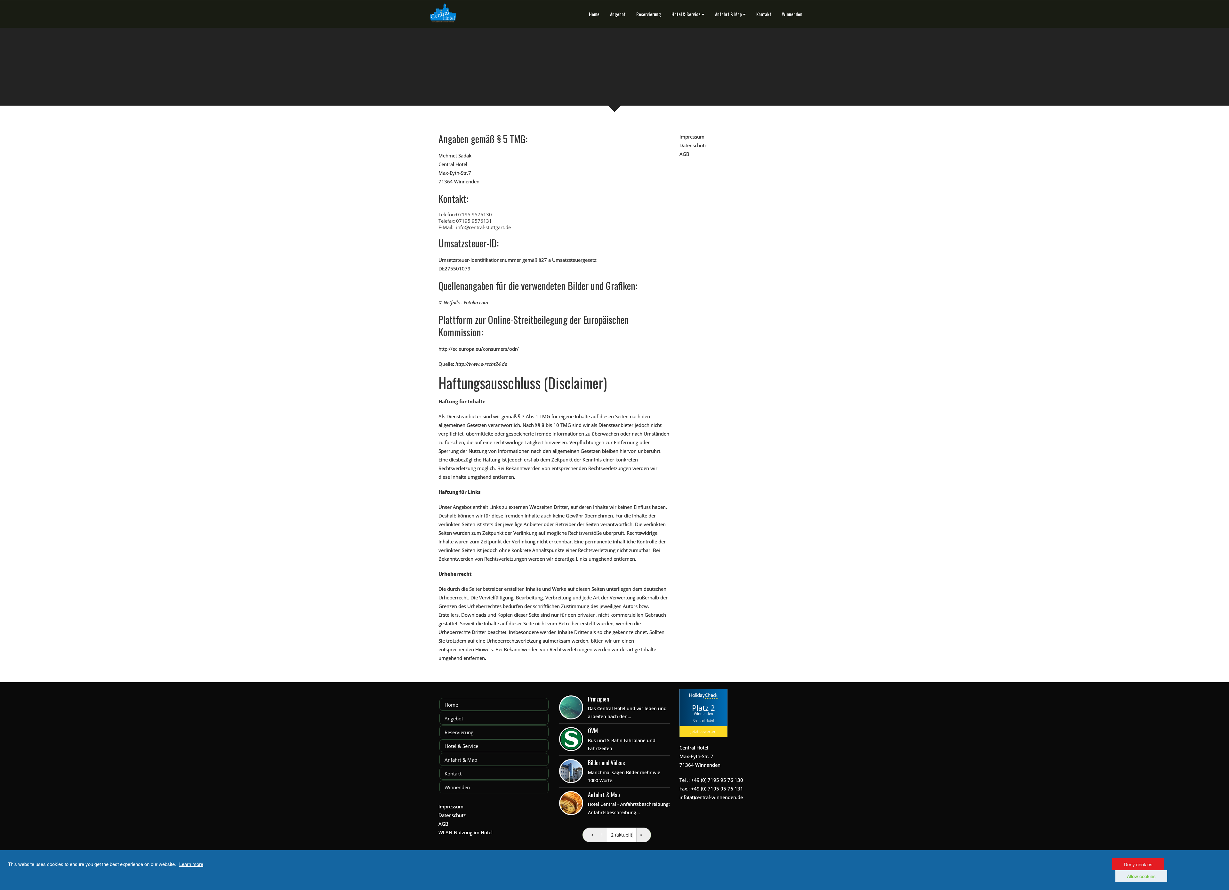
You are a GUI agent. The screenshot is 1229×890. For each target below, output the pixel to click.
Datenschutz (693, 145)
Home (594, 14)
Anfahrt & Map (728, 14)
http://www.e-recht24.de (481, 364)
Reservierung (648, 14)
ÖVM (593, 730)
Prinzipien (598, 699)
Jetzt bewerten (703, 731)
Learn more (191, 864)
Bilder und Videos (606, 762)
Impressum (691, 136)
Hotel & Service (686, 14)
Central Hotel (703, 720)
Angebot (618, 14)
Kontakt (763, 14)
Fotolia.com (476, 302)
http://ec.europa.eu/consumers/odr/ (478, 349)
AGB (684, 154)
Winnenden (792, 14)
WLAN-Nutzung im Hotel (465, 832)
